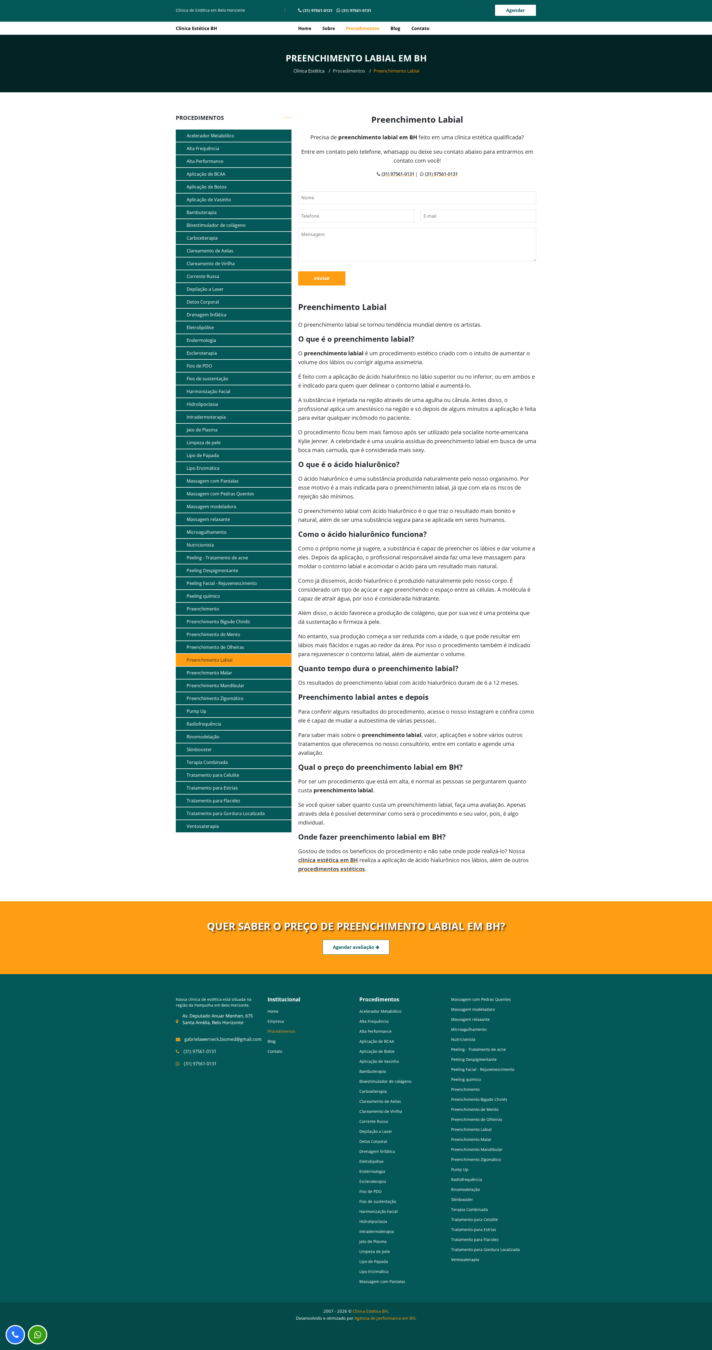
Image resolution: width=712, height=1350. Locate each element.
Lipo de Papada (202, 455)
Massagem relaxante (208, 519)
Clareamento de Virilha (210, 263)
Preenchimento (202, 609)
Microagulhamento (206, 532)
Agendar (515, 10)
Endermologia (201, 340)
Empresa (276, 1021)
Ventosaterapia (202, 826)
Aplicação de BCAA (205, 174)
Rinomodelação (202, 737)
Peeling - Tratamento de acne (217, 558)
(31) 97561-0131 (318, 10)
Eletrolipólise (200, 327)
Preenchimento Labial (209, 660)
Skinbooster (199, 749)
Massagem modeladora (211, 506)
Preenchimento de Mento (213, 634)
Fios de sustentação (207, 379)
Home (304, 28)
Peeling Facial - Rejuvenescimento (221, 583)
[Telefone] (15, 1334)
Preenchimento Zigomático (215, 698)
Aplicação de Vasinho (208, 200)
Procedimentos (362, 28)
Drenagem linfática (206, 315)
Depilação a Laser (205, 289)
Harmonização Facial (208, 391)
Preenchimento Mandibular (215, 686)
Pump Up (196, 711)
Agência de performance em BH (385, 1318)
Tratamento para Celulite (212, 775)
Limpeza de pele (203, 443)
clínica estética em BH (328, 860)
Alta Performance (204, 161)
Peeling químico (203, 596)
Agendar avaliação (353, 947)
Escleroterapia (201, 353)
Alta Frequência (202, 148)
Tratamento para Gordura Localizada (225, 813)
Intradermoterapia (206, 417)
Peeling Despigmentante (212, 570)
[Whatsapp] (37, 1334)
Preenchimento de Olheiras (215, 647)
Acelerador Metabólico (210, 136)
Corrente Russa (202, 276)
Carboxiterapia (202, 238)
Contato (420, 28)
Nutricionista (200, 545)
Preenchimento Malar (209, 673)
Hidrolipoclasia (202, 404)
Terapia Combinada (207, 762)
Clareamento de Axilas (209, 251)
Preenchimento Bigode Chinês (218, 622)
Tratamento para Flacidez (213, 801)
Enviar (322, 278)
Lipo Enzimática (202, 468)
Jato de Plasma (201, 430)
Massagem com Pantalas (212, 481)
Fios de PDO (199, 366)
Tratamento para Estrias (212, 788)
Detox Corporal (202, 302)
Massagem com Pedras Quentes (220, 494)
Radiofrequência (203, 724)
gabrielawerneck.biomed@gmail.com (223, 1039)
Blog (395, 28)
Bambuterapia (201, 212)
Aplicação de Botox (206, 187)
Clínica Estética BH (370, 1311)
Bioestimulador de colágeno (216, 225)
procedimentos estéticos (331, 869)
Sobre (328, 28)
